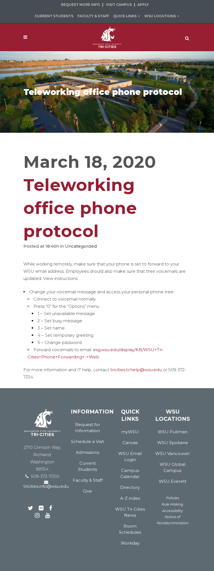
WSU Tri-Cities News (130, 512)
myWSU (130, 431)
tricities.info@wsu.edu (46, 486)
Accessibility (172, 511)
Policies (172, 498)
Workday (130, 543)
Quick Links (125, 16)
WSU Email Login (130, 456)
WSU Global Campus (172, 467)
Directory (130, 487)
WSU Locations (160, 16)
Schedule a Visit (87, 441)
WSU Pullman (173, 431)
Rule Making (172, 504)
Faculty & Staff (93, 16)
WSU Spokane (172, 442)
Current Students (54, 16)
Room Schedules (130, 529)
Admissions (87, 452)
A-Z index (130, 498)
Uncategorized (81, 246)
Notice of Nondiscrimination (172, 520)
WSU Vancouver (172, 453)
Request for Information (87, 427)
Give (87, 491)
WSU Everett (172, 481)
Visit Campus (119, 5)
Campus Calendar (130, 473)
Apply (143, 5)
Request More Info (80, 5)
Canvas (130, 442)
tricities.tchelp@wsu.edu (136, 369)
